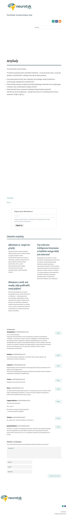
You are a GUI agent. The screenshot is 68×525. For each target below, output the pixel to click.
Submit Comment (54, 476)
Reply (58, 333)
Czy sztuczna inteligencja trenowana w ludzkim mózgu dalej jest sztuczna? (48, 249)
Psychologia (10, 198)
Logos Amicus (12, 400)
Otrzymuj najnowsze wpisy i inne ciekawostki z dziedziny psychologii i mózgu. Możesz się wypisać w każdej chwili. (32, 220)
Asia (8, 388)
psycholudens (12, 426)
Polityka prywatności (60, 513)
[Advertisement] (34, 43)
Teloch (9, 417)
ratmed (9, 365)
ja (10, 202)
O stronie (63, 511)
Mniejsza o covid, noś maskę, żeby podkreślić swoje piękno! (19, 285)
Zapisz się (19, 225)
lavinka (9, 354)
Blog (8, 202)
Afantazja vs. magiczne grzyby (19, 246)
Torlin (9, 379)
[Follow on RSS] (60, 21)
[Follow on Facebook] (56, 21)
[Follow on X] (53, 21)
